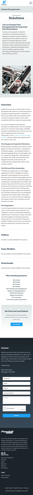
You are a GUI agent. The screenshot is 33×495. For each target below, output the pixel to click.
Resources (4, 464)
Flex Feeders (16, 280)
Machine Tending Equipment (16, 291)
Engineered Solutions (16, 295)
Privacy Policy (4, 477)
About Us (3, 466)
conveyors (17, 135)
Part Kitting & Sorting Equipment (16, 289)
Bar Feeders (16, 284)
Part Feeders (16, 286)
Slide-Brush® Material (16, 293)
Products (3, 459)
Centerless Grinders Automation (16, 299)
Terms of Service (5, 475)
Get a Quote (16, 324)
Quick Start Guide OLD (7, 457)
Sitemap (26, 488)
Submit (16, 415)
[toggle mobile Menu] (30, 3)
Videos (3, 462)
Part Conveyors (16, 297)
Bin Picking (16, 282)
